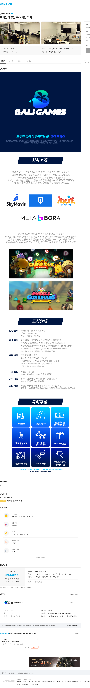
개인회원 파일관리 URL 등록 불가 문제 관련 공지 (21, 673)
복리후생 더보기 (40, 557)
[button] (2, 32)
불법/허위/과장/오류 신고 (72, 625)
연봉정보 (72, 602)
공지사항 (4, 673)
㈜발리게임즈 (5, 13)
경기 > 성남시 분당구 (6, 498)
